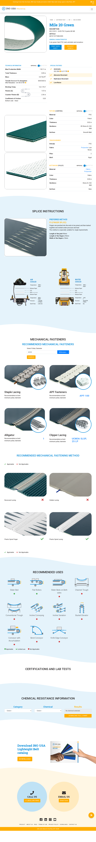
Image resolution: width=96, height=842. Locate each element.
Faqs (35, 824)
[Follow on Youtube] (55, 820)
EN (93, 2)
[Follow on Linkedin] (46, 820)
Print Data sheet (55, 47)
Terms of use (42, 824)
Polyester (84, 147)
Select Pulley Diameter (34, 348)
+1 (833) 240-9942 (32, 800)
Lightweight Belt (61, 20)
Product (22, 824)
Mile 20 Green (77, 20)
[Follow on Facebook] (41, 820)
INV (69, 20)
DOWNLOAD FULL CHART (78, 716)
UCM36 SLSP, (79, 438)
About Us (30, 824)
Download (25, 759)
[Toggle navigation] (91, 9)
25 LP (75, 441)
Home (51, 20)
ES (93, 4)
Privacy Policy (53, 824)
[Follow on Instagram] (50, 820)
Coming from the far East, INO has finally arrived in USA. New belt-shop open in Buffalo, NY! (44, 2)
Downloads (64, 824)
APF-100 (84, 395)
